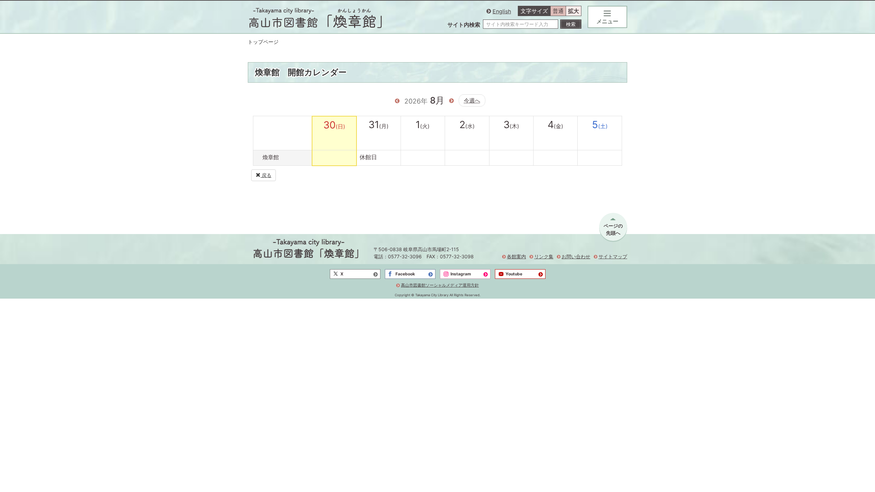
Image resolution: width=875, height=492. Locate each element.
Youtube (514, 273)
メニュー (607, 21)
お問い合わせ (576, 256)
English (502, 11)
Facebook (405, 273)
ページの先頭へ (613, 229)
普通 (558, 11)
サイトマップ (612, 256)
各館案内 (516, 256)
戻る (265, 175)
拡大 (573, 11)
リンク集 (543, 256)
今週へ (472, 100)
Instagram (460, 273)
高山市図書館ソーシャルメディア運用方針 (440, 285)
